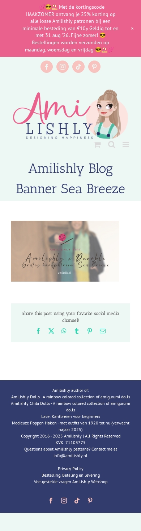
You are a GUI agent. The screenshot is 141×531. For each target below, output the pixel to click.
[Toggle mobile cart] (97, 144)
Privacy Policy (71, 468)
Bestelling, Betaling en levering (71, 475)
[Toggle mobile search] (111, 144)
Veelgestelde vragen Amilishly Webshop (70, 481)
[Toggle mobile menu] (126, 144)
